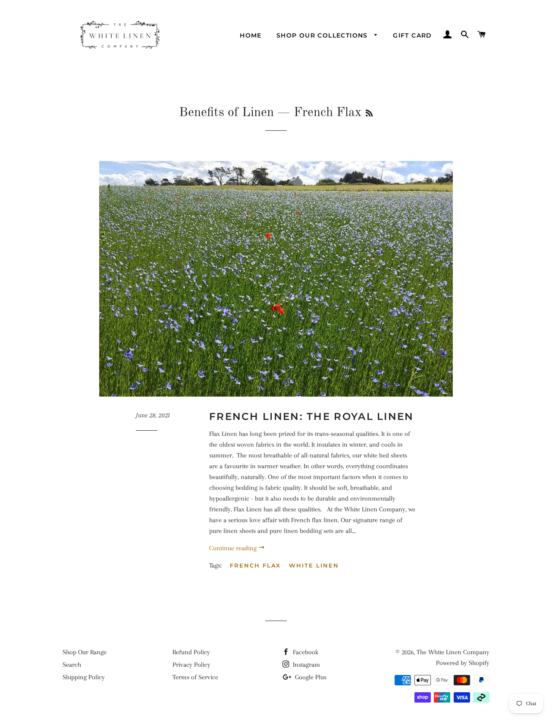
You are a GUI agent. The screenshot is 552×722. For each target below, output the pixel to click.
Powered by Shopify (462, 663)
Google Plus (309, 677)
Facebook (304, 652)
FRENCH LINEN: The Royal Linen (311, 416)
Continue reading (233, 548)
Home (251, 35)
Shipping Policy (84, 677)
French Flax (255, 565)
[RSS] (369, 114)
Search (72, 664)
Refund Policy (191, 652)
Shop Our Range (85, 652)
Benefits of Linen (226, 112)
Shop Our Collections (323, 35)
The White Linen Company (453, 652)
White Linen (314, 565)
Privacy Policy (191, 664)
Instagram (305, 664)
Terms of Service (195, 677)
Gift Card (412, 35)
